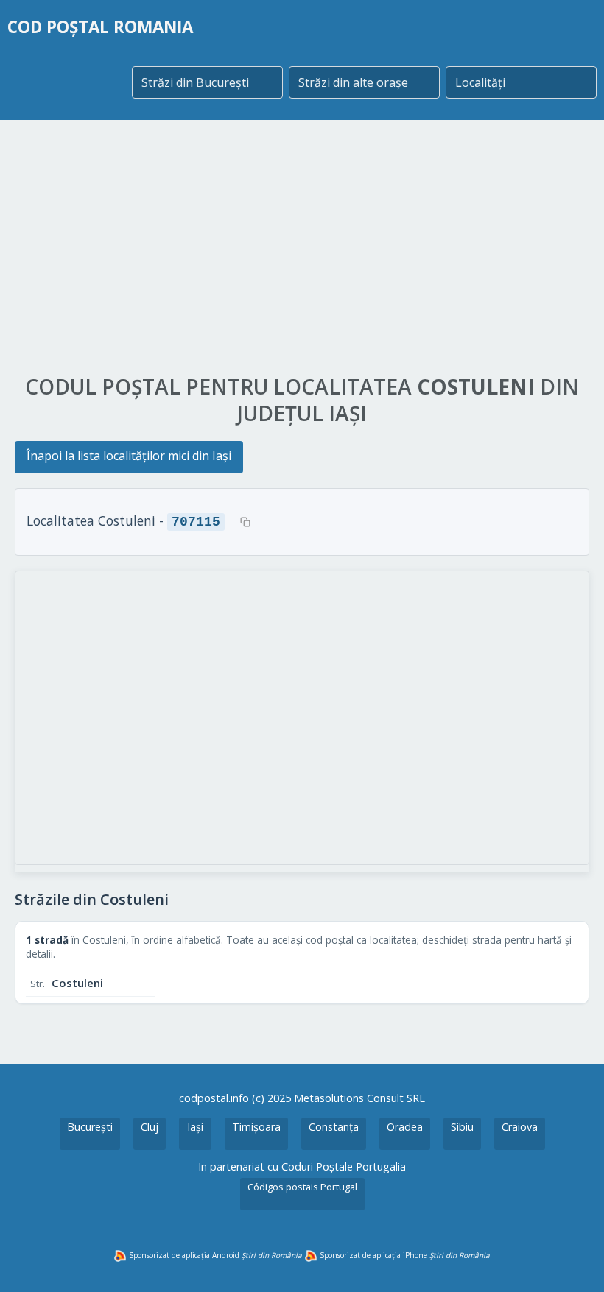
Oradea (405, 1127)
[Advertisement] (302, 248)
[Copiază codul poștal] (245, 522)
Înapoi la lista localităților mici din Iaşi (129, 456)
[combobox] (207, 82)
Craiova (520, 1127)
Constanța (334, 1127)
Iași (195, 1127)
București (90, 1127)
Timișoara (256, 1127)
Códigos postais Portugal (302, 1186)
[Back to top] (573, 1261)
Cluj (149, 1127)
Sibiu (462, 1127)
